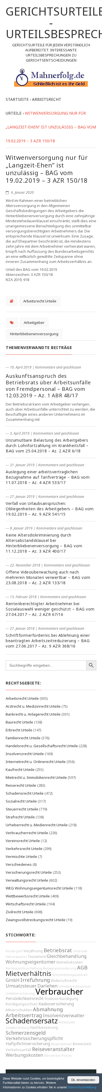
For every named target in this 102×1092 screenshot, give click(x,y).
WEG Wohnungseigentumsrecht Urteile (39, 888)
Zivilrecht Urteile (19, 911)
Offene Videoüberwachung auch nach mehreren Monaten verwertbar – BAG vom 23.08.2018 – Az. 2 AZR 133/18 (48, 577)
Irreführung (35, 980)
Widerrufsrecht (64, 980)
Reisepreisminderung (59, 968)
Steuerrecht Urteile (22, 809)
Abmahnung (48, 1009)
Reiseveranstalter (53, 1049)
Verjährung (33, 951)
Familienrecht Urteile (23, 737)
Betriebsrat (58, 950)
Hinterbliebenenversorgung (34, 333)
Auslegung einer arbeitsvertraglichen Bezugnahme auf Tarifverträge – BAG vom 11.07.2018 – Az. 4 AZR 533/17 (48, 477)
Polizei (66, 1056)
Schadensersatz (32, 1021)
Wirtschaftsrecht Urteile (26, 903)
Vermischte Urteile (21, 856)
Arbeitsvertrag (24, 1015)
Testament (36, 956)
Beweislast (82, 1043)
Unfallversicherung (20, 993)
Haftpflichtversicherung (28, 1043)
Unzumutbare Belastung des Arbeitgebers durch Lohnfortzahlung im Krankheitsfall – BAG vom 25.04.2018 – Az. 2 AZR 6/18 (47, 445)
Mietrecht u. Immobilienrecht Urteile (36, 777)
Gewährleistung (17, 1028)
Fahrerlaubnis (16, 957)
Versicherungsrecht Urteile (29, 872)
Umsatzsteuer (21, 986)
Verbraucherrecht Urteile (27, 832)
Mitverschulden (19, 1010)
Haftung (36, 968)
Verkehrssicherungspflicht (34, 1038)
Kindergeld (14, 951)
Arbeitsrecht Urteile (39, 301)
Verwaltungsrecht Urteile (27, 880)
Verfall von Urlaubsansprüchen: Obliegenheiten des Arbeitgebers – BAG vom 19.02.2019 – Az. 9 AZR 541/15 (50, 509)
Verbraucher (59, 991)
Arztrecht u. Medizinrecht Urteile (33, 706)
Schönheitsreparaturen (70, 975)
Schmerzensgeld (26, 1032)
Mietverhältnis (28, 973)
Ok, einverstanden (83, 1080)
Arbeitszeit (67, 1022)
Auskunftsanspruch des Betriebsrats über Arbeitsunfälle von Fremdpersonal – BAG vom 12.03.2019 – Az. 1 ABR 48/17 (48, 385)
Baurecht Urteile (19, 722)
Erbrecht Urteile (19, 730)
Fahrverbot (52, 1056)
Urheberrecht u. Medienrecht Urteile (37, 824)
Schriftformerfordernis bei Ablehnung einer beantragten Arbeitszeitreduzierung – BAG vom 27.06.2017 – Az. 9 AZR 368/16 (48, 641)
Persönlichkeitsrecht (25, 998)
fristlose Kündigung (61, 998)
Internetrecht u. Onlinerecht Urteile (36, 761)
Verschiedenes (19, 864)
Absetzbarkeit (61, 1044)
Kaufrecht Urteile (20, 769)
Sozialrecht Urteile (21, 801)
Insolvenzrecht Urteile (25, 753)
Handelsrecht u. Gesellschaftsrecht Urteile (42, 745)
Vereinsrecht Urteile (23, 840)
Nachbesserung (44, 1027)
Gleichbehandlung (67, 956)
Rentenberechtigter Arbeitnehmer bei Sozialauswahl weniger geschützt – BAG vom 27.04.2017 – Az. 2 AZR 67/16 (50, 609)
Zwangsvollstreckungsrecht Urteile (35, 919)
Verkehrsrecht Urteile (24, 848)
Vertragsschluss (17, 968)
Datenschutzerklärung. (82, 1087)
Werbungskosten (24, 1055)
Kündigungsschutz (22, 1004)
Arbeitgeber (34, 322)
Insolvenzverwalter (63, 1015)
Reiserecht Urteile (21, 785)
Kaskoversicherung (56, 1003)
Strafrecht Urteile (20, 816)
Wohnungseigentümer (31, 962)
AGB (82, 967)
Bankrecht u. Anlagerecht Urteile (33, 714)
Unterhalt (80, 951)
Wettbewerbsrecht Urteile (28, 896)
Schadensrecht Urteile (25, 793)
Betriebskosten (69, 962)
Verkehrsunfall (18, 1049)
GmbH (13, 980)
